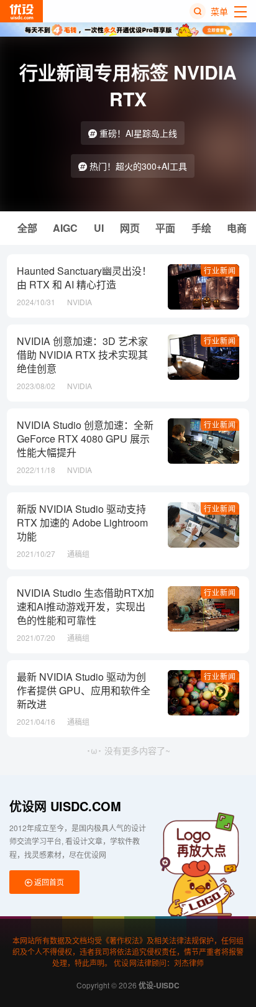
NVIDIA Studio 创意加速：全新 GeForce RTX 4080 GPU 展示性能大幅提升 (85, 438)
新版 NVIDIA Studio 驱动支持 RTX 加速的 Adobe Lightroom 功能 (82, 522)
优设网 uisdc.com (65, 806)
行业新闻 (220, 270)
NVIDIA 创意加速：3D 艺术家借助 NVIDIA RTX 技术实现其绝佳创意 (82, 354)
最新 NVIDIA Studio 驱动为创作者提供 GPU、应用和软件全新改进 (83, 690)
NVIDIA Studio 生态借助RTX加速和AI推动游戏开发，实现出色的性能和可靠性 (85, 606)
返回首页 (48, 881)
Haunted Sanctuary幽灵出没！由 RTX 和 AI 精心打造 (84, 278)
